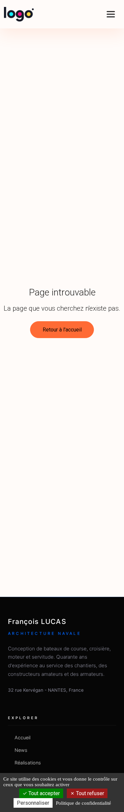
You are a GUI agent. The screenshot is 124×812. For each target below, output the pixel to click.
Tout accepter (43, 793)
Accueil (22, 737)
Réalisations (28, 762)
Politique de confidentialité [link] (83, 803)
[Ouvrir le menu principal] (111, 14)
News (21, 750)
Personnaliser (33, 803)
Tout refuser (89, 793)
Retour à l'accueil (62, 330)
